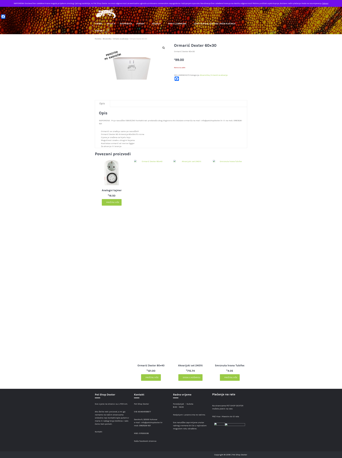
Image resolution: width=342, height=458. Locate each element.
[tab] (102, 103)
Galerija (156, 23)
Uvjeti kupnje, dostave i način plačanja (214, 23)
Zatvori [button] (325, 3)
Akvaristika (107, 39)
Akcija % (111, 23)
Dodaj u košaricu (191, 377)
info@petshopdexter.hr (151, 422)
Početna (98, 39)
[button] (163, 47)
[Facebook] (3, 16)
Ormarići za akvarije (120, 39)
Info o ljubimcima (177, 23)
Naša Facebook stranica (145, 441)
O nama (98, 23)
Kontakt (99, 31)
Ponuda (141, 23)
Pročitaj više (112, 202)
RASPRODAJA (126, 23)
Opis (102, 103)
